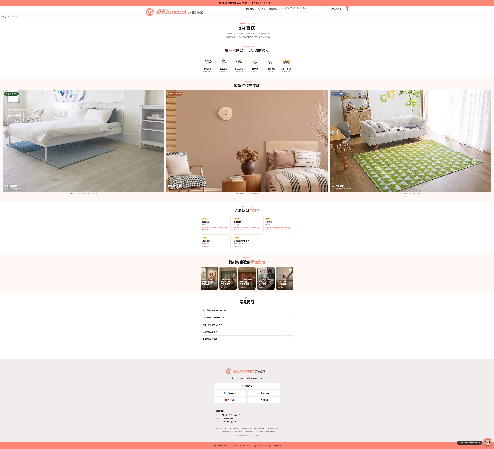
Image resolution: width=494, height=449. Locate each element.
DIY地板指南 (246, 428)
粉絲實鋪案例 (221, 428)
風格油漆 (261, 9)
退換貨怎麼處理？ (210, 332)
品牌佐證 (249, 431)
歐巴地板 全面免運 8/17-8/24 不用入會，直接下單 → (244, 3)
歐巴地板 (250, 9)
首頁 (4, 17)
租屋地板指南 (259, 428)
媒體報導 (273, 9)
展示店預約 (234, 428)
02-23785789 (227, 418)
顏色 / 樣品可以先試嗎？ (212, 324)
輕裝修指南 (238, 431)
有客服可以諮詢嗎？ (211, 339)
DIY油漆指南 (226, 431)
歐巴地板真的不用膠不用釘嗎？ (215, 310)
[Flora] (487, 442)
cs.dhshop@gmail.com (231, 422)
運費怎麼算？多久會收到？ (213, 317)
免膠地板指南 (273, 428)
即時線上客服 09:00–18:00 (232, 415)
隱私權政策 (270, 431)
